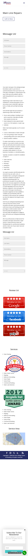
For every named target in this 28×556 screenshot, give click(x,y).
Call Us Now (8, 19)
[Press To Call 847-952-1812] (24, 553)
